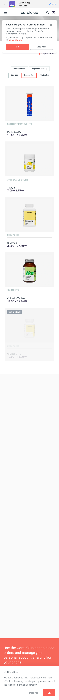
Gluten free (44, 75)
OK (49, 693)
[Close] (4, 4)
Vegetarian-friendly (39, 69)
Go (17, 47)
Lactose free (29, 75)
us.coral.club (15, 40)
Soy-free (14, 75)
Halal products (19, 69)
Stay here (41, 47)
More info (33, 693)
